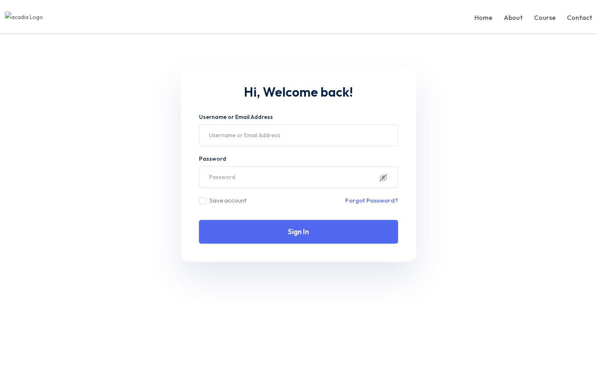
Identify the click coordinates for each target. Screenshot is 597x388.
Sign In (298, 231)
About (513, 17)
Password (212, 158)
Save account (228, 200)
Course (545, 17)
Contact (579, 17)
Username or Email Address (236, 117)
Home (483, 17)
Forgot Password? (371, 200)
